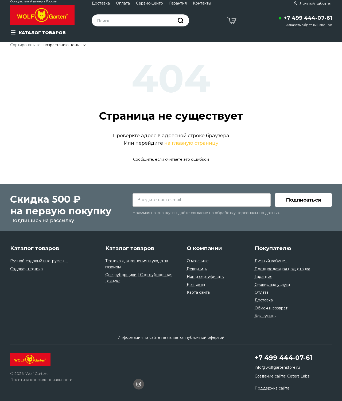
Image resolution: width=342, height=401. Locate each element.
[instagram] (138, 385)
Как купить (265, 315)
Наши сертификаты (205, 276)
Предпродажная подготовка (282, 268)
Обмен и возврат (271, 308)
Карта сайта (198, 292)
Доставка (101, 3)
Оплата (123, 3)
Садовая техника (26, 268)
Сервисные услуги (272, 284)
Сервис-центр (149, 3)
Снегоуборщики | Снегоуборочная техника (138, 277)
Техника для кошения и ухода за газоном (136, 263)
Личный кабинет (271, 260)
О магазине (198, 260)
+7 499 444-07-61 (307, 18)
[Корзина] (232, 21)
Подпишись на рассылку (42, 220)
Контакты (202, 3)
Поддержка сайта (272, 388)
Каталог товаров (34, 248)
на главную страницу (191, 143)
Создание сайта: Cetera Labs (282, 376)
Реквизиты (197, 268)
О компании (204, 248)
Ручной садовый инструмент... (39, 260)
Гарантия (178, 3)
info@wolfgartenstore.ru (277, 367)
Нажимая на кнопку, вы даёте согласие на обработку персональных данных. (206, 212)
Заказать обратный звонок (309, 25)
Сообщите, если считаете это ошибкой (171, 159)
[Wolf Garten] (42, 15)
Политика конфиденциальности (41, 379)
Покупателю (273, 248)
